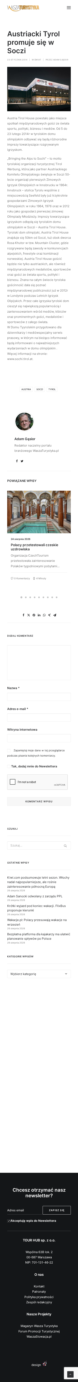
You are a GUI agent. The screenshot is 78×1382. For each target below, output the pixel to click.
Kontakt (39, 1286)
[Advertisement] (39, 1029)
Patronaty (39, 1291)
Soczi (39, 389)
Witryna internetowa (22, 729)
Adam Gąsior (61, 59)
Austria (26, 389)
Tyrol (52, 389)
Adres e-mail (17, 709)
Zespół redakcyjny (39, 1302)
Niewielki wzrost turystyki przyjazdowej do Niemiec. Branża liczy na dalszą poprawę (38, 549)
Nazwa (13, 688)
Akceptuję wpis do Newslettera (33, 1221)
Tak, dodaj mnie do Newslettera (33, 766)
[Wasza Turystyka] (23, 8)
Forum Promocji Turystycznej (39, 1331)
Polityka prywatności (39, 1297)
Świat (37, 59)
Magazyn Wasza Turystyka (39, 1326)
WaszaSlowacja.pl (39, 1336)
